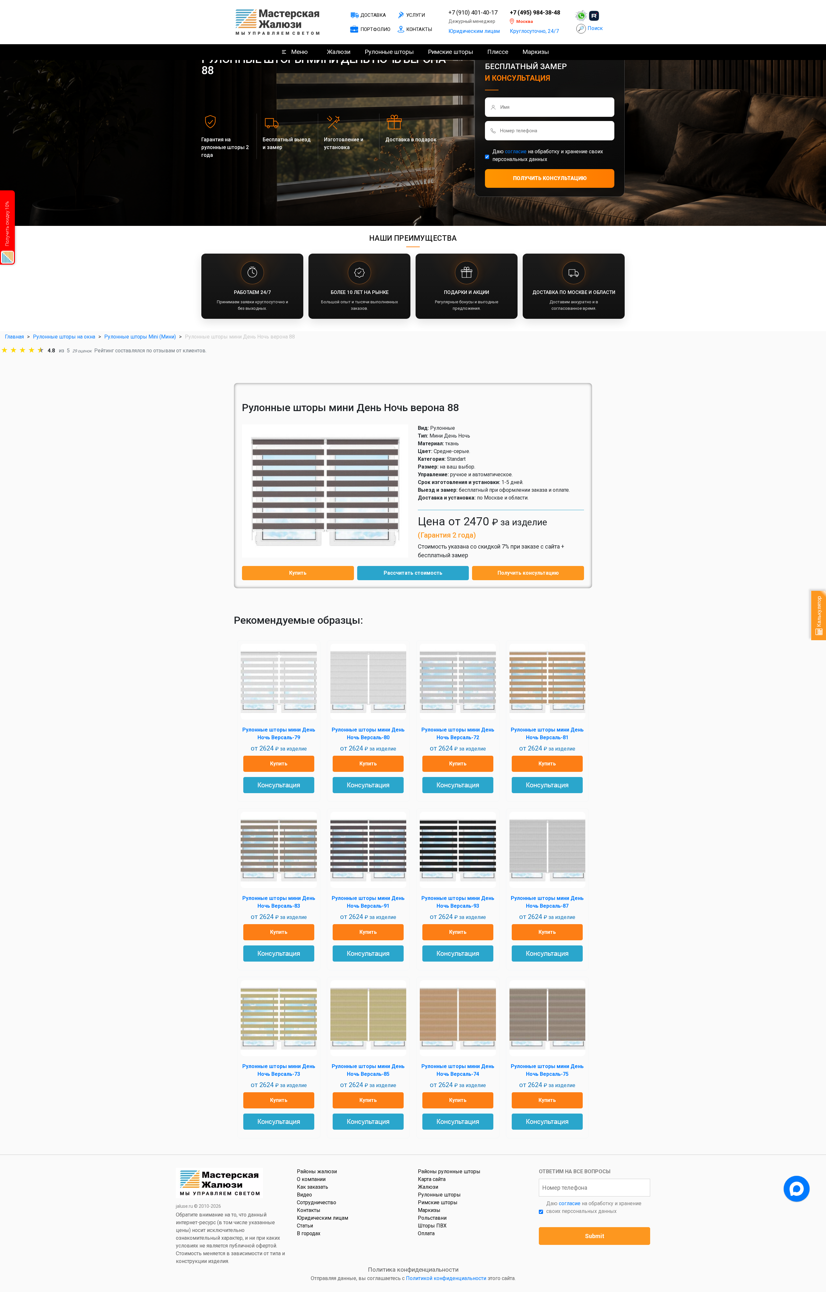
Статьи (305, 1226)
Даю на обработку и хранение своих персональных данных (547, 155)
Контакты (419, 29)
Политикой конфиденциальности (446, 1278)
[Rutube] (594, 15)
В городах (308, 1233)
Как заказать (312, 1187)
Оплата (426, 1233)
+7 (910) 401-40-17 (473, 12)
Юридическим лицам (474, 31)
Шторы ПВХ (432, 1226)
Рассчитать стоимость (413, 573)
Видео (304, 1195)
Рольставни (432, 1218)
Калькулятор (819, 612)
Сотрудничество (316, 1202)
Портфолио (375, 29)
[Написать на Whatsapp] (581, 15)
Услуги (415, 15)
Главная (14, 337)
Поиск (595, 28)
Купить (298, 573)
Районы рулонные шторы (449, 1171)
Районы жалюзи (317, 1171)
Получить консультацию (528, 573)
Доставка (373, 15)
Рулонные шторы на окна (64, 337)
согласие (516, 151)
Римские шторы (450, 52)
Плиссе (497, 52)
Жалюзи (338, 52)
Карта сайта (432, 1179)
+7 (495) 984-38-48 (535, 12)
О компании (311, 1179)
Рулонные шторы (389, 52)
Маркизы (535, 52)
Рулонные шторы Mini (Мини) (140, 337)
